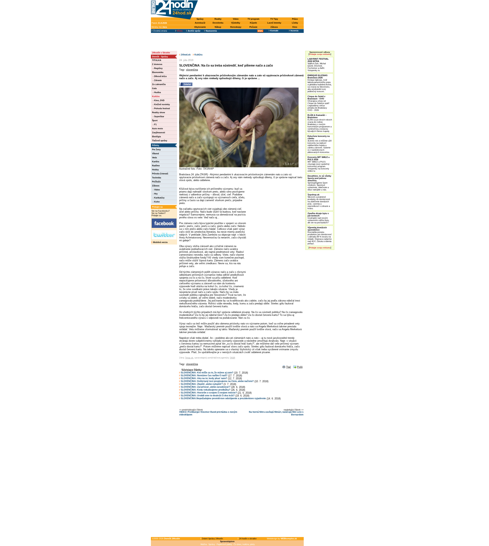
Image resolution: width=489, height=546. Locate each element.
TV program (253, 19)
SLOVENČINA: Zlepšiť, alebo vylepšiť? (201, 384)
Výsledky (235, 23)
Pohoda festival (162, 108)
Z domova (157, 64)
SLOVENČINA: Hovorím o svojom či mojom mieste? (208, 392)
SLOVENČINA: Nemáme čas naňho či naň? (203, 375)
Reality (218, 19)
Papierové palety (224, 544)
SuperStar (159, 116)
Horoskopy (235, 27)
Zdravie (158, 80)
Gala (154, 88)
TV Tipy (274, 19)
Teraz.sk (189, 358)
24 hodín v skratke (248, 538)
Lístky (295, 23)
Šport (155, 120)
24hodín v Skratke (161, 52)
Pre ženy (156, 149)
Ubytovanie (200, 27)
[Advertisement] (251, 9)
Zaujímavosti (158, 132)
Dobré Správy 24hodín (212, 538)
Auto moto (157, 128)
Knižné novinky (162, 104)
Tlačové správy (159, 140)
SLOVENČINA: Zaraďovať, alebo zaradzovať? (205, 387)
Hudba (157, 92)
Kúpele (253, 23)
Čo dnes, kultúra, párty (244, 544)
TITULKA (156, 60)
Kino (294, 27)
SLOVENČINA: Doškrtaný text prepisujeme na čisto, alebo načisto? (217, 381)
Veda (154, 157)
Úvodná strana (160, 31)
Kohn (157, 202)
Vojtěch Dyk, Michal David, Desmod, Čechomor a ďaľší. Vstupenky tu (318, 65)
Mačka (204, 544)
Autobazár (200, 23)
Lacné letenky (274, 23)
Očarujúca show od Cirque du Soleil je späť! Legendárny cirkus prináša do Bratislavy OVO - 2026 (318, 103)
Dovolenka (218, 23)
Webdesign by (282, 538)
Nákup (218, 27)
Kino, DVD (159, 100)
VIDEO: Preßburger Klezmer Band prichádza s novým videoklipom (208, 413)
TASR (232, 358)
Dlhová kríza (160, 76)
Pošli (300, 367)
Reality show (158, 112)
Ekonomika (157, 72)
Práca (295, 19)
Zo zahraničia (159, 84)
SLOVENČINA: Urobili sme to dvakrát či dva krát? (207, 395)
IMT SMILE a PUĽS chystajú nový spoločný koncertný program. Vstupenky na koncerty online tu (319, 164)
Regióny (158, 68)
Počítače (156, 181)
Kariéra (155, 161)
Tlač (288, 367)
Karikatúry (159, 198)
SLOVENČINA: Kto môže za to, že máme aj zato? (206, 372)
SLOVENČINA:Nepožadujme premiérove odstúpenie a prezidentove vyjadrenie (223, 398)
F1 (155, 124)
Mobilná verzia (160, 242)
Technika (156, 177)
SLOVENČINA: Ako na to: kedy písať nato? (203, 378)
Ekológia (156, 136)
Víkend (155, 153)
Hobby (155, 169)
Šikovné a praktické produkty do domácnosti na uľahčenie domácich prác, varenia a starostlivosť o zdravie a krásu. (319, 201)
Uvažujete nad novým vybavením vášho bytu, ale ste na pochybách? (318, 218)
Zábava (274, 27)
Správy (200, 19)
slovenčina (192, 69)
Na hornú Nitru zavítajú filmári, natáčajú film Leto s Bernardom (276, 413)
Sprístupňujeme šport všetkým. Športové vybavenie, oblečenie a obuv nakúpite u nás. (319, 183)
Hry (156, 194)
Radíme (156, 165)
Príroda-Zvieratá (160, 173)
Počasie (253, 27)
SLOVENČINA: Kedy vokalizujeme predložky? (205, 389)
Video (236, 19)
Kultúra (155, 96)
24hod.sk (185, 54)
